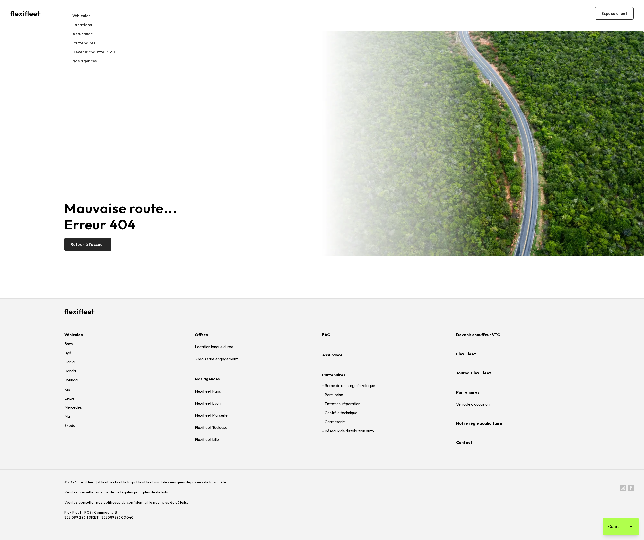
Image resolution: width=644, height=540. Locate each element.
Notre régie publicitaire (479, 423)
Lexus (69, 398)
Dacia (69, 361)
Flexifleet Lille (207, 439)
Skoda (69, 425)
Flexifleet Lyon (208, 403)
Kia (67, 389)
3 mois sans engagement (216, 358)
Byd (67, 352)
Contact (464, 442)
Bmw (68, 343)
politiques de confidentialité (128, 502)
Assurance (82, 33)
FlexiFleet (466, 353)
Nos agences (84, 60)
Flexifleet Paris (208, 391)
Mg (67, 416)
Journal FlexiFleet (473, 372)
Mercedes (73, 407)
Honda (70, 370)
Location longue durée (214, 346)
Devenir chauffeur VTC (94, 51)
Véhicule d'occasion (473, 404)
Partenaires (83, 42)
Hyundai (71, 379)
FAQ (326, 334)
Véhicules (81, 15)
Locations (82, 24)
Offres (201, 334)
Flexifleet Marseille (211, 415)
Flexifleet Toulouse (211, 427)
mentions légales (118, 492)
